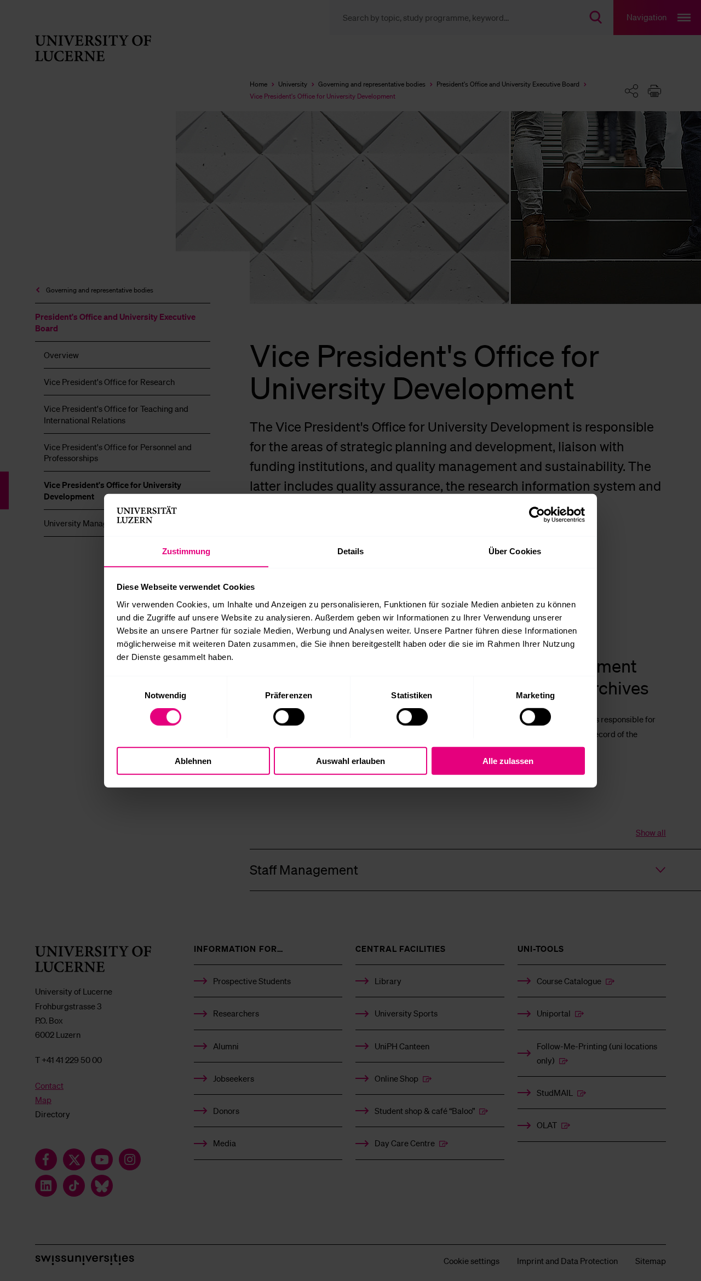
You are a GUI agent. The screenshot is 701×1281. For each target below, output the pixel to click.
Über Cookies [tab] (515, 550)
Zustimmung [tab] (186, 550)
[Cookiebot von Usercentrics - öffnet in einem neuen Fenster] (537, 515)
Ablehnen (193, 760)
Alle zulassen (507, 760)
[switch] (288, 716)
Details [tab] (350, 550)
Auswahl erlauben (350, 760)
